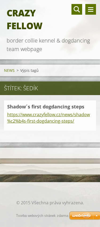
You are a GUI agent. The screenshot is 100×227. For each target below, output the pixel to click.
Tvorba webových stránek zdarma (42, 216)
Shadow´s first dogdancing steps (45, 106)
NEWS (9, 70)
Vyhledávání (76, 9)
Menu (90, 9)
